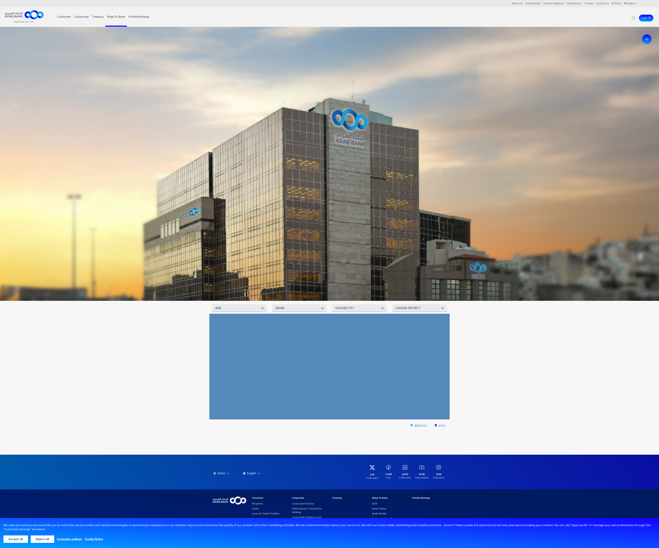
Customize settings (69, 539)
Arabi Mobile (379, 513)
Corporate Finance (303, 503)
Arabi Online (379, 508)
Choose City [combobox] (345, 308)
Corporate (298, 498)
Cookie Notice (94, 539)
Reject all (42, 539)
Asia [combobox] (218, 308)
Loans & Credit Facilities (266, 513)
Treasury (337, 498)
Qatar (617, 3)
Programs (258, 503)
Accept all (16, 539)
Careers (588, 3)
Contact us (602, 3)
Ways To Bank (380, 498)
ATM (374, 503)
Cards (255, 508)
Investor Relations (553, 3)
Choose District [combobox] (408, 308)
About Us (517, 3)
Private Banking (421, 498)
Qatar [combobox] (279, 308)
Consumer (257, 498)
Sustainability (533, 3)
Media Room (574, 3)
